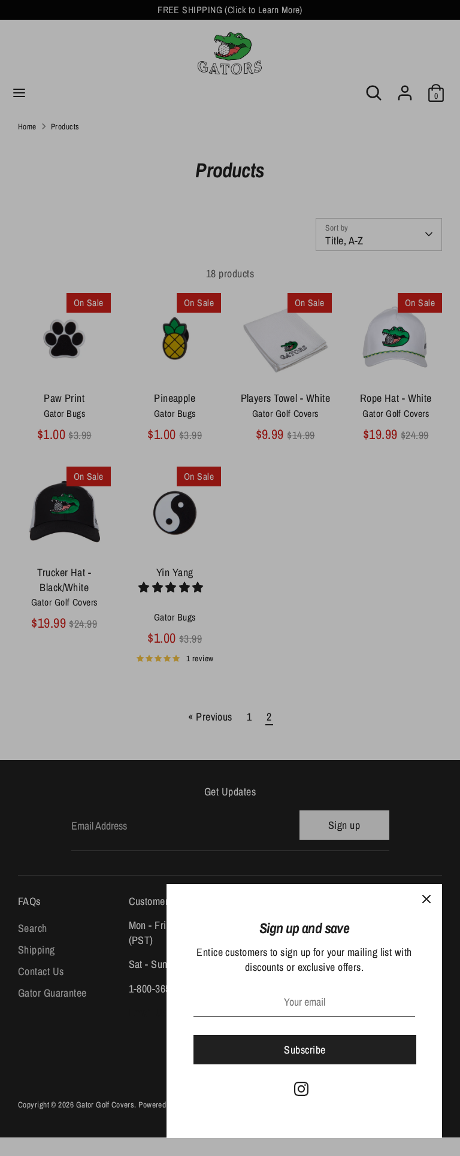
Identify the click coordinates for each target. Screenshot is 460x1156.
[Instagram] (301, 1089)
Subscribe (304, 1049)
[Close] (426, 899)
